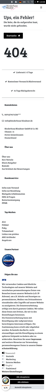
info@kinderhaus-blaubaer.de (19, 120)
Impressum (36, 339)
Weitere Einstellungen (12, 371)
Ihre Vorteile (7, 159)
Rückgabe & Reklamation (13, 193)
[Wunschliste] (32, 2)
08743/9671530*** (12, 114)
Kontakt (5, 165)
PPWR (4, 203)
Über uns (6, 156)
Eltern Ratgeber (9, 162)
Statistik (10, 356)
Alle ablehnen (23, 382)
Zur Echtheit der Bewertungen (16, 168)
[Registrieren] (16, 2)
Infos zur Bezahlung (11, 190)
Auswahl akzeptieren (23, 387)
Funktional (11, 368)
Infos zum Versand (10, 187)
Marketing (11, 359)
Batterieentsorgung (11, 200)
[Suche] (28, 2)
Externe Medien (13, 362)
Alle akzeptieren (23, 377)
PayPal (9, 365)
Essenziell (10, 353)
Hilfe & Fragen (8, 196)
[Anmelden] (12, 2)
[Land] (20, 2)
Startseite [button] (12, 35)
